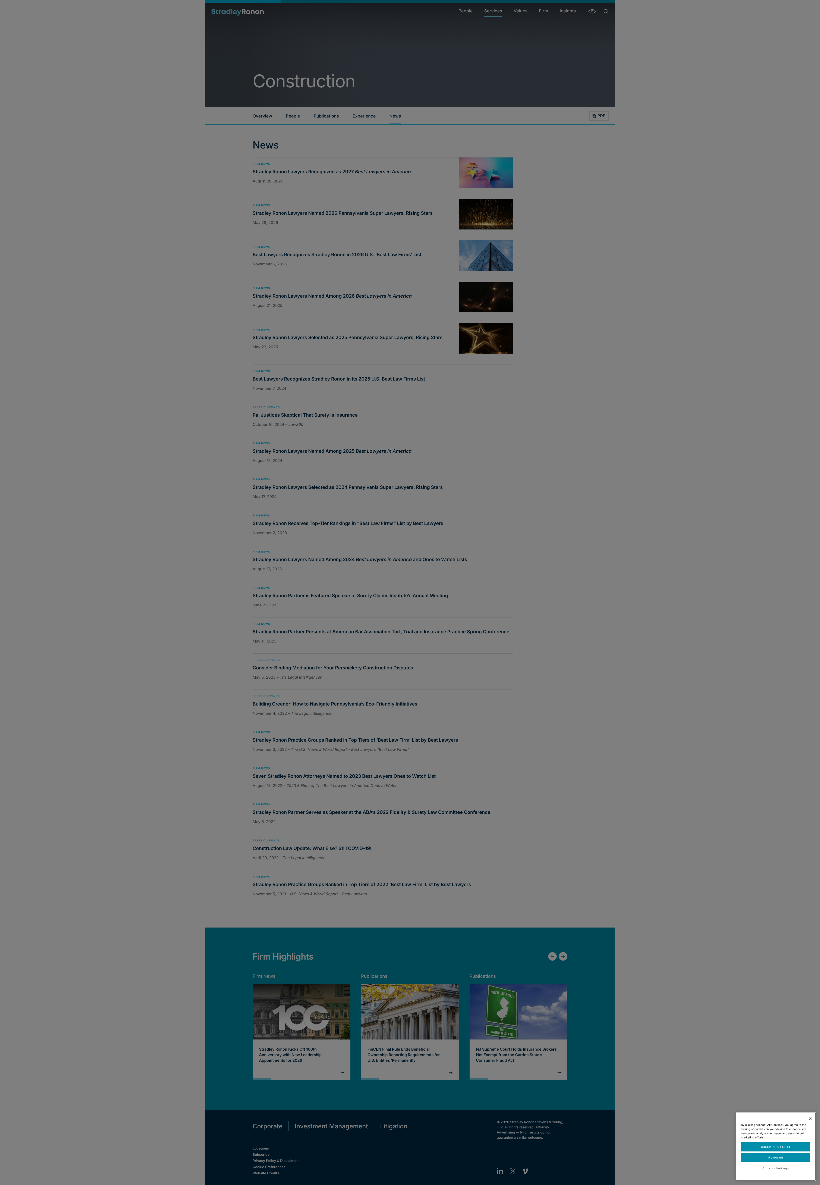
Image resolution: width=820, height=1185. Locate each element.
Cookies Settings (775, 1168)
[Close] (810, 1118)
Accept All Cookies (775, 1146)
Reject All (775, 1157)
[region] (776, 1146)
